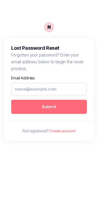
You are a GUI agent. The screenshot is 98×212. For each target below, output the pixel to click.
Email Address (23, 78)
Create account (62, 131)
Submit (49, 106)
